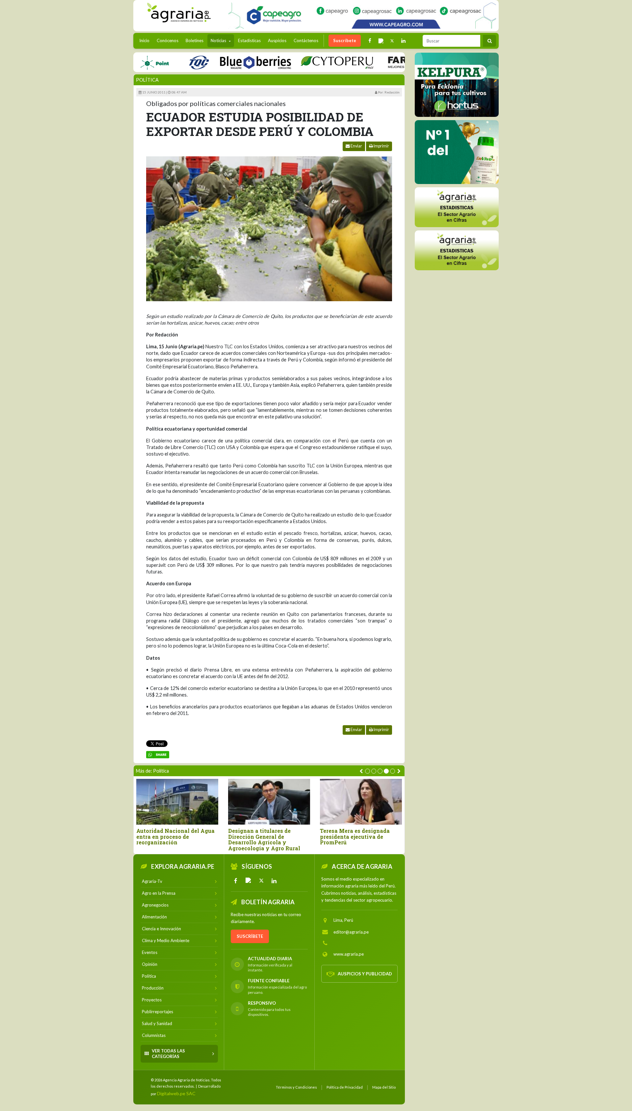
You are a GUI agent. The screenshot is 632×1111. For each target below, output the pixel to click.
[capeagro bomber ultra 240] (362, 16)
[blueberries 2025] (232, 62)
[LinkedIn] (274, 881)
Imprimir (381, 146)
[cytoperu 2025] (314, 62)
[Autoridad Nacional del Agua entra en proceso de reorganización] (177, 802)
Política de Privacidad (345, 1087)
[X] (261, 881)
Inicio (146, 40)
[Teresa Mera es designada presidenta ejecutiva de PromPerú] (361, 802)
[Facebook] (236, 881)
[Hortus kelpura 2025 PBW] (457, 85)
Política (147, 80)
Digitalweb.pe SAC (176, 1093)
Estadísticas (249, 40)
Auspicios (277, 40)
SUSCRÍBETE (250, 936)
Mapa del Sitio (384, 1087)
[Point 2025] (457, 152)
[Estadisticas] (457, 207)
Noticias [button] (219, 40)
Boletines (194, 40)
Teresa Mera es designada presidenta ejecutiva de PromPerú (355, 836)
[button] (367, 771)
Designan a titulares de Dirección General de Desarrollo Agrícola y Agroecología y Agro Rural (264, 839)
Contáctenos (306, 40)
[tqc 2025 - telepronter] (175, 62)
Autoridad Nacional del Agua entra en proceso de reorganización (175, 836)
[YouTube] (248, 881)
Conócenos (167, 40)
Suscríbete (344, 40)
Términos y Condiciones (296, 1087)
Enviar (356, 146)
